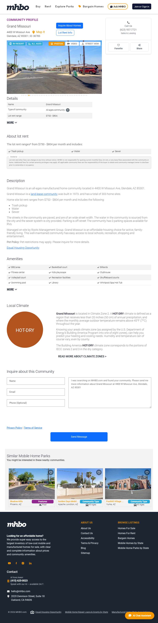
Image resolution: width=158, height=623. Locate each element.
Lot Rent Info (65, 32)
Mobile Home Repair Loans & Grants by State (86, 612)
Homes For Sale (126, 528)
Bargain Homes (126, 538)
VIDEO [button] (74, 43)
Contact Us (87, 533)
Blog (83, 548)
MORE (10, 122)
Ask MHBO (119, 6)
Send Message (79, 436)
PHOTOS (58, 43)
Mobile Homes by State (130, 543)
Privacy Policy (14, 427)
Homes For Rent (126, 533)
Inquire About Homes (69, 25)
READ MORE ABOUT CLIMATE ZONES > (82, 356)
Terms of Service (33, 427)
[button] (12, 68)
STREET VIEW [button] (92, 43)
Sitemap (85, 553)
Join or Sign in (141, 6)
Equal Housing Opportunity (23, 247)
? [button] (67, 110)
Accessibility (87, 538)
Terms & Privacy (89, 543)
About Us (86, 528)
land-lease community (44, 194)
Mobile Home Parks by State (133, 548)
